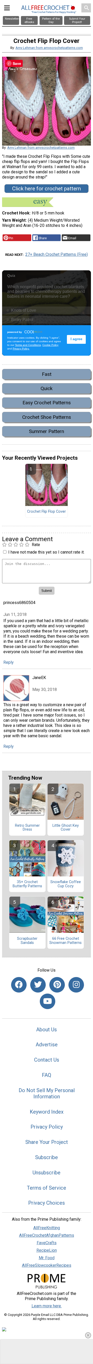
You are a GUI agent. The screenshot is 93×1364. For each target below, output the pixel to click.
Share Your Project (46, 1142)
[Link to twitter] (38, 985)
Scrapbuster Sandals (27, 941)
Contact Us (46, 1060)
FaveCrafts (47, 1242)
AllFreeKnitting (46, 1227)
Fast (46, 374)
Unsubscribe (46, 1172)
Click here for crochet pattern (46, 188)
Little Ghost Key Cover (65, 828)
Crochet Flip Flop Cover (46, 512)
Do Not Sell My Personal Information (47, 1093)
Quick (46, 388)
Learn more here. (47, 1305)
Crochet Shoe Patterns (46, 417)
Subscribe (46, 1157)
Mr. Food (47, 1257)
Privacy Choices (46, 1203)
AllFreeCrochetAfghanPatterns (46, 1235)
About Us (46, 1029)
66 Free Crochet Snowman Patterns (65, 941)
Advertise (47, 1044)
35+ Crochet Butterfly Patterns (27, 884)
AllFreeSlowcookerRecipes (46, 1265)
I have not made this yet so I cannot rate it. (46, 552)
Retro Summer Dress (27, 828)
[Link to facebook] (19, 985)
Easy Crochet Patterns (46, 403)
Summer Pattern (46, 431)
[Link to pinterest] (57, 985)
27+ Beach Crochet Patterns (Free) (56, 254)
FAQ (46, 1075)
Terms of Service (46, 1188)
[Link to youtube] (47, 1001)
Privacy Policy (46, 1127)
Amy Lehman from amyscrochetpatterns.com (49, 48)
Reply (8, 662)
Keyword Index (47, 1112)
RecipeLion (46, 1250)
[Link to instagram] (76, 985)
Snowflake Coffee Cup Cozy (65, 884)
